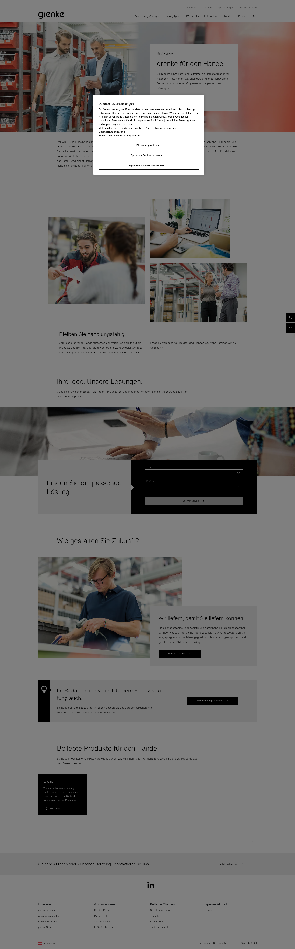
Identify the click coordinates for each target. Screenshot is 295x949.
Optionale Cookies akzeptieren (147, 165)
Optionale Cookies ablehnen (147, 155)
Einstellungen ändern (148, 145)
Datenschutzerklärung (112, 131)
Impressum (133, 135)
